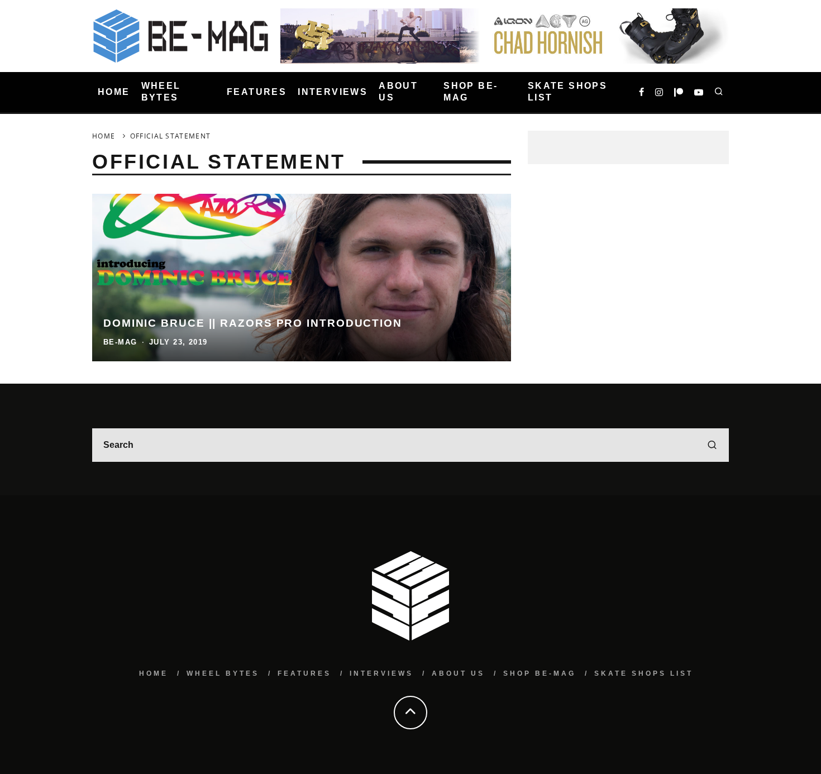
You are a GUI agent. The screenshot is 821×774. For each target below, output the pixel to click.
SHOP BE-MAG (470, 91)
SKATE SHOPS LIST (567, 91)
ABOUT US (398, 91)
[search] (712, 445)
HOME (114, 92)
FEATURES (257, 92)
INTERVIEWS (332, 92)
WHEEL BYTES (161, 91)
